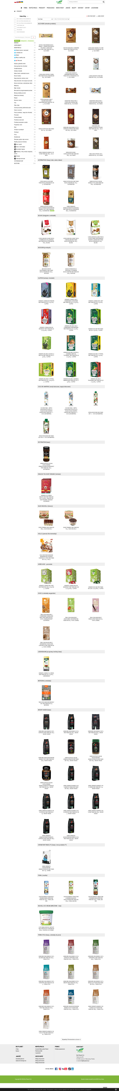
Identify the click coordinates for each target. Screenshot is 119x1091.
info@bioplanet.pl (84, 1060)
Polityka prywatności (60, 1049)
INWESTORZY (60, 8)
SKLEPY (74, 8)
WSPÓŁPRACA (33, 8)
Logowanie (38, 1053)
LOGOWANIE (94, 8)
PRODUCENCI (50, 8)
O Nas (17, 1049)
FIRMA (25, 8)
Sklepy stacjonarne (39, 1058)
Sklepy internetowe (39, 1062)
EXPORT (87, 8)
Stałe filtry (23, 16)
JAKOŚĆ (67, 8)
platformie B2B (94, 1079)
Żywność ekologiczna (21, 1060)
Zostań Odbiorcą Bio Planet (41, 1049)
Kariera (17, 1051)
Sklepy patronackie (39, 1060)
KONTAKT (80, 8)
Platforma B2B (38, 1051)
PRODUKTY (42, 8)
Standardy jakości (20, 1058)
